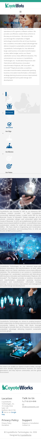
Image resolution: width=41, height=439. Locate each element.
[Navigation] (20, 12)
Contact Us (26, 425)
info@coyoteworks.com (30, 407)
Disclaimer (5, 425)
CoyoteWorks (25, 435)
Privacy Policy (6, 423)
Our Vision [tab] (8, 172)
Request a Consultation (30, 423)
